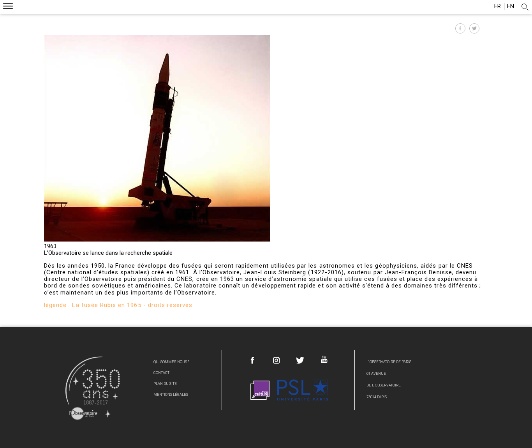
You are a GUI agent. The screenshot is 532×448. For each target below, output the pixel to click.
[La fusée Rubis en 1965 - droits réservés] (157, 239)
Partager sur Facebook (460, 28)
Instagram (276, 360)
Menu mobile (8, 7)
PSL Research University (302, 390)
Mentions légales (170, 394)
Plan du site (165, 383)
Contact (161, 372)
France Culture (260, 390)
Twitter (300, 360)
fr (497, 6)
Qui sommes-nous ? (171, 362)
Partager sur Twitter (474, 28)
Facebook (252, 360)
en (510, 6)
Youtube (324, 359)
